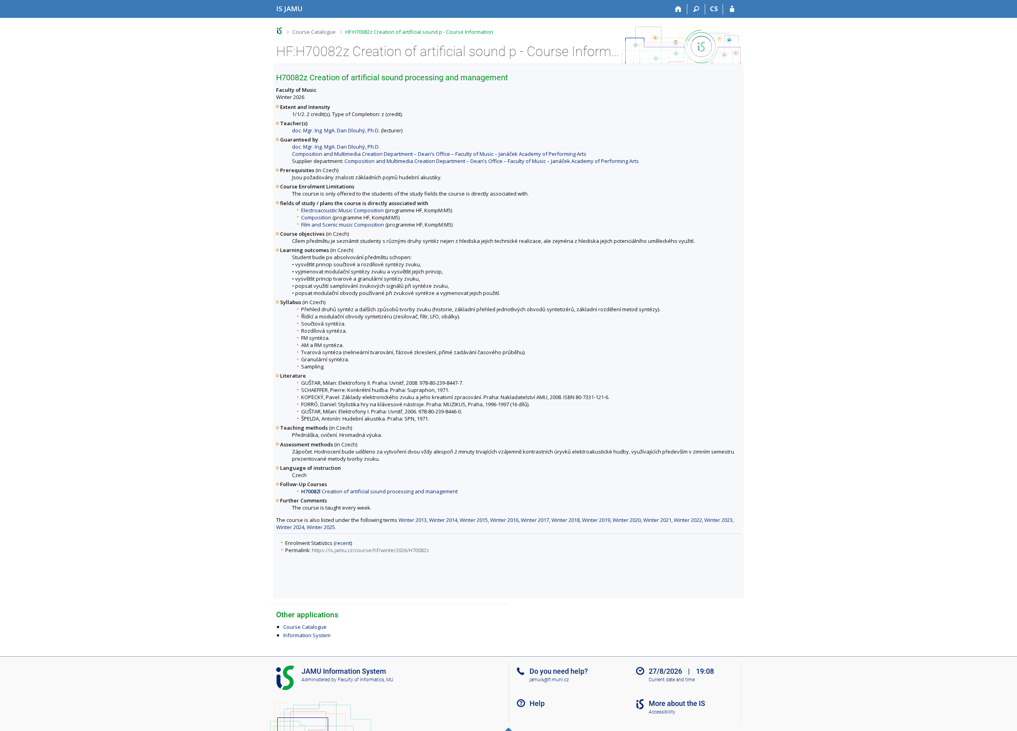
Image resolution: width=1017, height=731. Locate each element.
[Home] (678, 9)
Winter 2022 (688, 520)
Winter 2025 (321, 527)
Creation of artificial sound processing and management (379, 491)
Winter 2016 (504, 520)
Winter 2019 (596, 520)
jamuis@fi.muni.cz (549, 680)
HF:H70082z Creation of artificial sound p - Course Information (419, 31)
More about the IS (677, 703)
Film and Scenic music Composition (342, 224)
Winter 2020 (627, 520)
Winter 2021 (657, 520)
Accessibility (662, 712)
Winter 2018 (565, 520)
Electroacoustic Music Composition (342, 210)
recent (343, 543)
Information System (307, 635)
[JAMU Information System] (279, 30)
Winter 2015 (474, 520)
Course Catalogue (314, 31)
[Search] (696, 9)
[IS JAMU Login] (732, 9)
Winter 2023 (718, 520)
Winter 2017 (535, 520)
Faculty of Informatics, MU (365, 680)
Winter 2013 (412, 520)
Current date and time (672, 680)
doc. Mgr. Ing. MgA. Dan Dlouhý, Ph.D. (336, 130)
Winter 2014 (443, 520)
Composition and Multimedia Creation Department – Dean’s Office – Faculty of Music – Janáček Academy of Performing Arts (439, 153)
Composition (316, 217)
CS (714, 8)
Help (537, 703)
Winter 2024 (290, 527)
